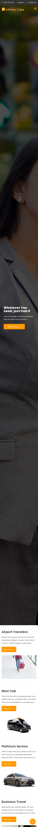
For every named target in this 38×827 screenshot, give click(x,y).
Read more (8, 649)
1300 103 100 (8, 2)
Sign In (21, 2)
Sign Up (32, 2)
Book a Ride (14, 327)
